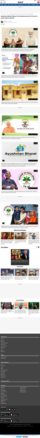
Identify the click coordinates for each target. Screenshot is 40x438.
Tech (26, 4)
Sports (15, 4)
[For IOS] (14, 421)
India (9, 4)
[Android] (35, 0)
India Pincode (3, 358)
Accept (19, 436)
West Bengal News (23, 391)
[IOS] (34, 0)
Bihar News (3, 387)
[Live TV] (38, 2)
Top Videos (4, 247)
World (12, 4)
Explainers (2, 374)
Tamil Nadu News (4, 396)
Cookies (3, 435)
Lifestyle (33, 4)
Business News (3, 375)
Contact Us (3, 338)
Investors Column (4, 345)
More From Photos (20, 230)
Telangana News (23, 390)
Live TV (2, 348)
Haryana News (3, 390)
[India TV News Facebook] (37, 0)
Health (37, 4)
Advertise (2, 341)
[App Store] (14, 415)
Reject (25, 436)
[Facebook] (2, 409)
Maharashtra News (23, 387)
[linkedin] (12, 409)
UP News (2, 397)
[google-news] (15, 409)
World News (3, 365)
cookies (13, 436)
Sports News (3, 371)
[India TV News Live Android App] (5, 415)
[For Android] (5, 421)
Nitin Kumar (10, 21)
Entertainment (20, 4)
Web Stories (3, 351)
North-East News (4, 394)
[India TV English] (21, 2)
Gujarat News (3, 400)
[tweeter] (4, 409)
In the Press (3, 344)
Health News (3, 377)
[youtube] (10, 409)
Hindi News (3, 347)
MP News (2, 393)
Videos (5, 4)
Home (2, 4)
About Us (2, 340)
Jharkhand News (4, 391)
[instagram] (7, 409)
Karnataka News (3, 403)
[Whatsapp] (1, 24)
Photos (29, 4)
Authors (2, 350)
